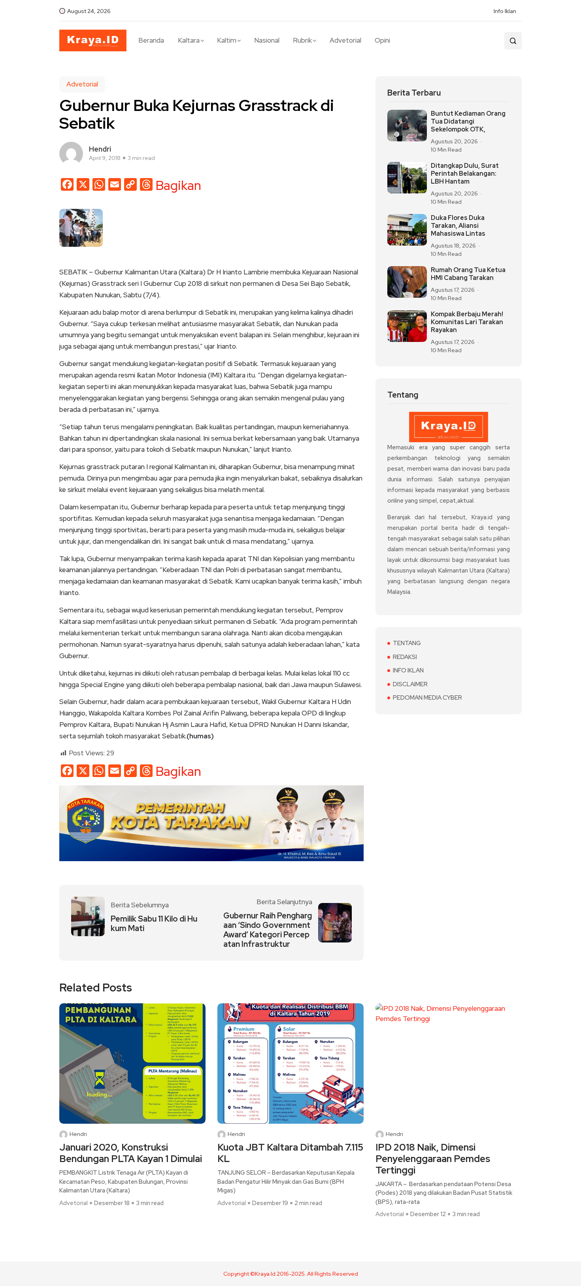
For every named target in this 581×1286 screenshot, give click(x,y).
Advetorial (345, 40)
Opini (382, 40)
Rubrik (302, 40)
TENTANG (407, 643)
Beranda (151, 40)
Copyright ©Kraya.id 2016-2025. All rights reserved (290, 1274)
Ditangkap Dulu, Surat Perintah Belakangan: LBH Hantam (465, 174)
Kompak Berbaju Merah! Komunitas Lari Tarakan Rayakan (467, 322)
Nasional (266, 40)
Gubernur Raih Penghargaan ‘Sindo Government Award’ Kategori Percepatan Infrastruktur (267, 930)
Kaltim (226, 40)
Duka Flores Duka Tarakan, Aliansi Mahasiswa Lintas (458, 226)
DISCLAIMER (410, 684)
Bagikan (178, 185)
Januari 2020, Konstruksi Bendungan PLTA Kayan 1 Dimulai (130, 1153)
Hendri (78, 1134)
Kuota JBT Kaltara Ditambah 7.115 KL (290, 1153)
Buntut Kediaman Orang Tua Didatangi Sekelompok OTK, (468, 121)
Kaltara (189, 40)
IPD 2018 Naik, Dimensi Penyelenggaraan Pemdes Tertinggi (432, 1159)
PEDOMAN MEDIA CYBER (427, 698)
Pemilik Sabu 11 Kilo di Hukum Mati (154, 923)
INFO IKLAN (408, 670)
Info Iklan (505, 11)
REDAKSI (405, 657)
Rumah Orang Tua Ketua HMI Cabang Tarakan (468, 274)
